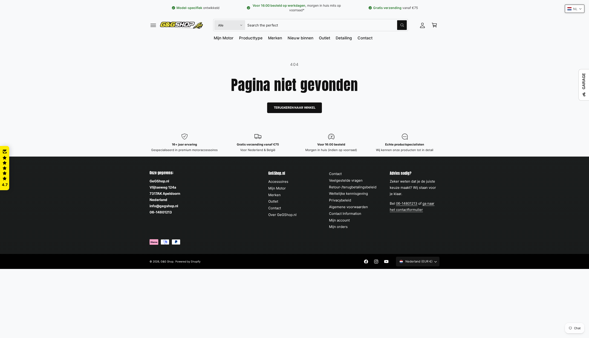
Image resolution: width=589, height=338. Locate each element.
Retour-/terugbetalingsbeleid (352, 187)
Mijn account (339, 220)
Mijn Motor (277, 188)
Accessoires (278, 181)
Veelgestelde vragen (346, 180)
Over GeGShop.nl (282, 215)
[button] (153, 25)
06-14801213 (406, 203)
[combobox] (327, 25)
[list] (294, 143)
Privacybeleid (340, 200)
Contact (274, 208)
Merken (274, 195)
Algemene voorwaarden (348, 207)
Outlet (273, 201)
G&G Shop (167, 261)
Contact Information (345, 213)
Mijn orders (338, 226)
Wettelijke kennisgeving (348, 193)
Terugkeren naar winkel (294, 107)
